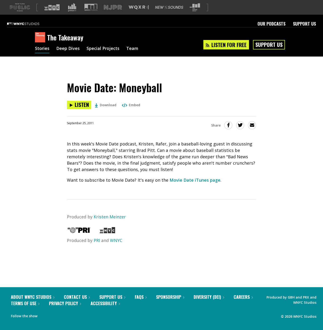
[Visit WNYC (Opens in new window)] (52, 7)
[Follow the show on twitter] (53, 314)
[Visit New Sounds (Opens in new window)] (169, 7)
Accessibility (104, 303)
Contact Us (75, 297)
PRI (97, 240)
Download (108, 105)
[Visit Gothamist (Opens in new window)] (72, 7)
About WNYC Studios (31, 297)
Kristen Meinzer (110, 217)
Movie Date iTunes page (195, 180)
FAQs (139, 297)
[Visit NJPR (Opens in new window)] (113, 7)
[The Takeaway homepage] (41, 37)
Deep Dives (68, 49)
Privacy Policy (63, 303)
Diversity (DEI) (207, 297)
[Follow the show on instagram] (62, 314)
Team (132, 49)
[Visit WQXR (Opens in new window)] (139, 7)
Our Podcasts (271, 24)
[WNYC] (107, 231)
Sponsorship (168, 297)
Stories (42, 49)
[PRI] (79, 231)
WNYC (116, 240)
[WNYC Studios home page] (29, 24)
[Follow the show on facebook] (44, 314)
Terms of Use (23, 303)
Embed (134, 105)
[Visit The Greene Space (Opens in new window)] (195, 7)
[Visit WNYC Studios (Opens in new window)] (90, 7)
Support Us (304, 24)
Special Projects (103, 49)
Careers (242, 297)
